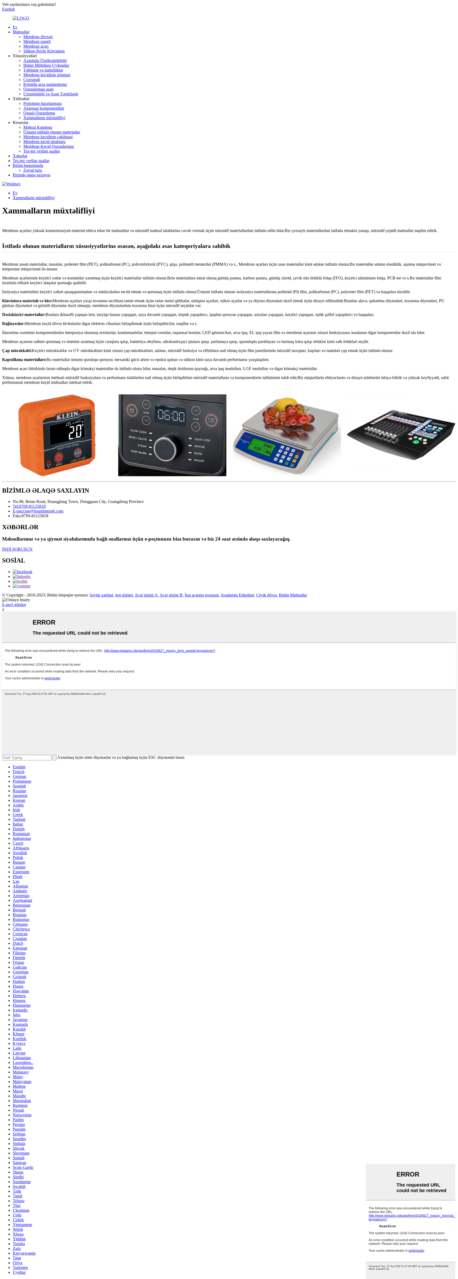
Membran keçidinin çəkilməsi (48, 137)
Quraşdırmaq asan (38, 89)
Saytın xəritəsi (101, 595)
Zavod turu (32, 170)
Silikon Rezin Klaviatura (44, 51)
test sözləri (124, 595)
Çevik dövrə (266, 595)
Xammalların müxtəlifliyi (44, 117)
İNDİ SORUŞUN (17, 549)
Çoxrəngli (31, 79)
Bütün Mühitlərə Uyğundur (46, 65)
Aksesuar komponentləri (43, 108)
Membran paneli (37, 41)
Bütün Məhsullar (293, 595)
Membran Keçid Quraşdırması (48, 146)
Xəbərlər (20, 156)
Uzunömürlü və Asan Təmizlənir (50, 94)
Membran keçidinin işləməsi (46, 75)
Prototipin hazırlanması (42, 103)
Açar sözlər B (171, 595)
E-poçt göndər (14, 604)
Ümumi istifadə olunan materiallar (51, 132)
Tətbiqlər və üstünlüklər (43, 70)
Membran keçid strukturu (44, 141)
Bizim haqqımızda (28, 165)
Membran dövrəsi (38, 36)
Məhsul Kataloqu (37, 127)
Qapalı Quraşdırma (39, 113)
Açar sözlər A (146, 595)
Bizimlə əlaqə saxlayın (31, 175)
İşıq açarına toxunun (202, 595)
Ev (15, 27)
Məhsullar (21, 32)
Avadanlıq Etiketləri (237, 595)
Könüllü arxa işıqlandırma (45, 84)
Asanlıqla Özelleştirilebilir (45, 60)
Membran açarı (36, 46)
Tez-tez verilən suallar (41, 151)
